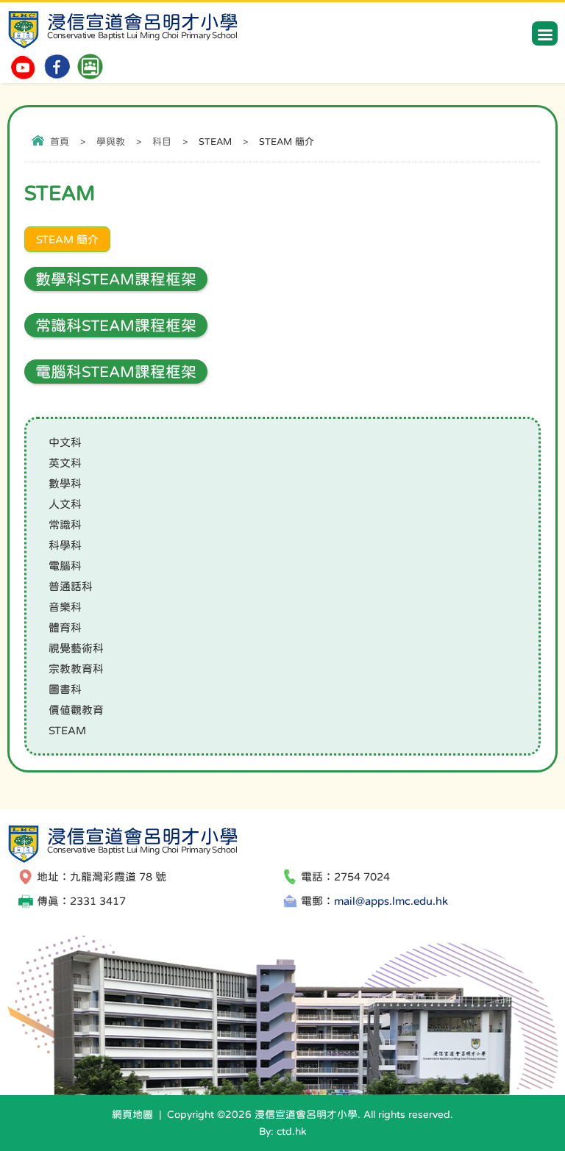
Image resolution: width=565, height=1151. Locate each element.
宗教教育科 (76, 668)
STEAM (67, 730)
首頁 (59, 141)
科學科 (65, 545)
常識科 (65, 524)
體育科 (65, 627)
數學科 (65, 483)
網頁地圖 (132, 1114)
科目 (161, 141)
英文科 (65, 462)
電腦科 (65, 565)
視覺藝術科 (76, 647)
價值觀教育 (76, 709)
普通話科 (71, 586)
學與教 (110, 141)
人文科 (65, 503)
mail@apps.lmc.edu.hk (391, 900)
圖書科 (65, 689)
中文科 (65, 442)
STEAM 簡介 (67, 239)
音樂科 (65, 606)
